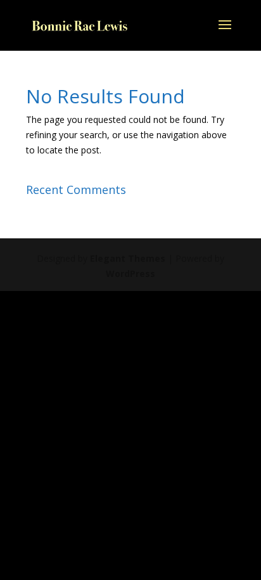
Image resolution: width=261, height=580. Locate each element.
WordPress (130, 273)
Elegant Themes (127, 258)
